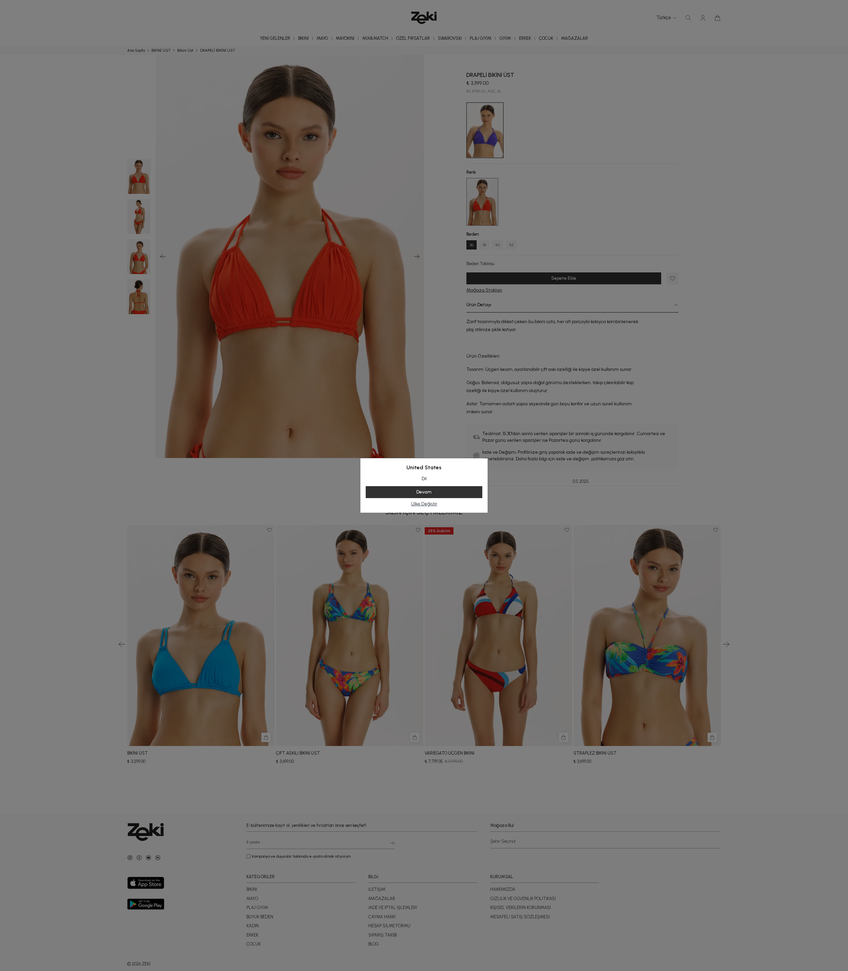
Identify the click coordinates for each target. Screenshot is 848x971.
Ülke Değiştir (424, 504)
